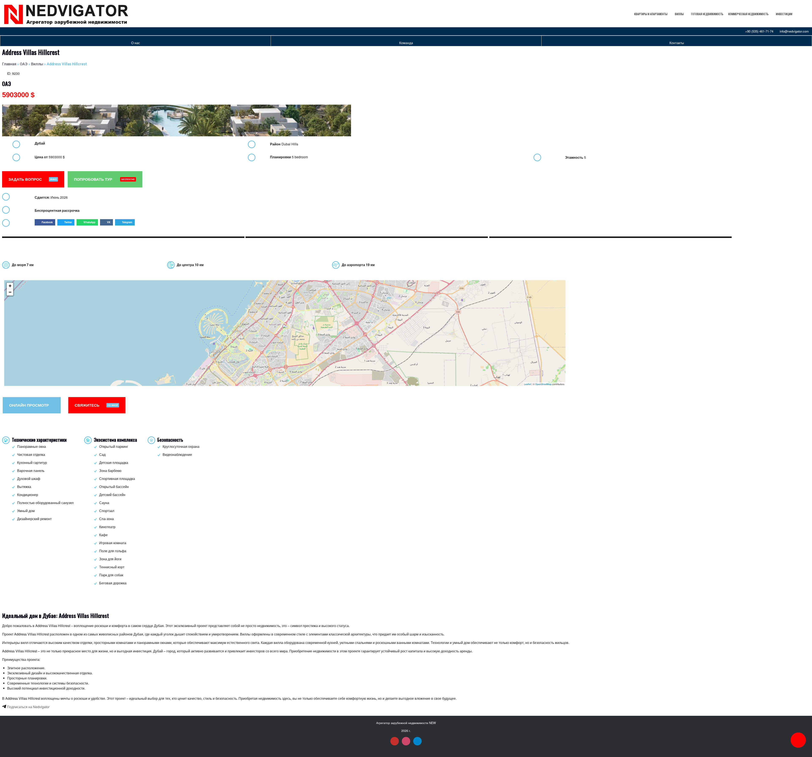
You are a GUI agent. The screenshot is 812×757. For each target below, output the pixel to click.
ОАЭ (23, 64)
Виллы (679, 14)
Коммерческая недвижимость (748, 14)
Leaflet (527, 384)
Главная (9, 64)
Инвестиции (784, 14)
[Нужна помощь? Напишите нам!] (798, 740)
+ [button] (10, 285)
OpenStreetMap (543, 384)
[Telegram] (20, 31)
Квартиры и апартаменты (650, 14)
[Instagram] (13, 31)
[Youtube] (6, 31)
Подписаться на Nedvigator (27, 706)
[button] (45, 222)
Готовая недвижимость (707, 14)
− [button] (10, 292)
